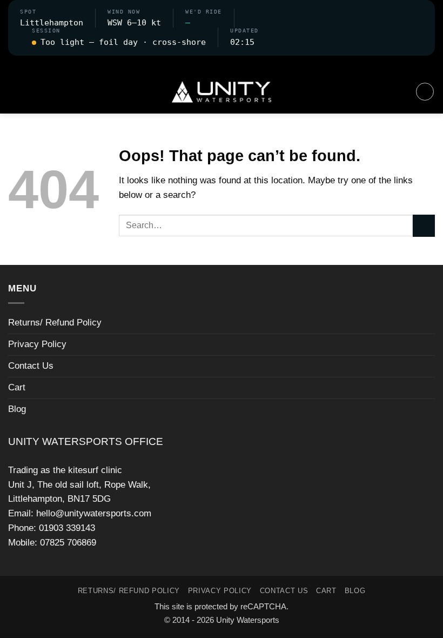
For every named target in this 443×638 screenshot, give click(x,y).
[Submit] (424, 226)
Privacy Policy (37, 344)
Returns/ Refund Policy (55, 322)
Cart (16, 387)
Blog (17, 409)
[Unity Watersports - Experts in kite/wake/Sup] (221, 92)
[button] (221, 63)
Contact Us (30, 366)
